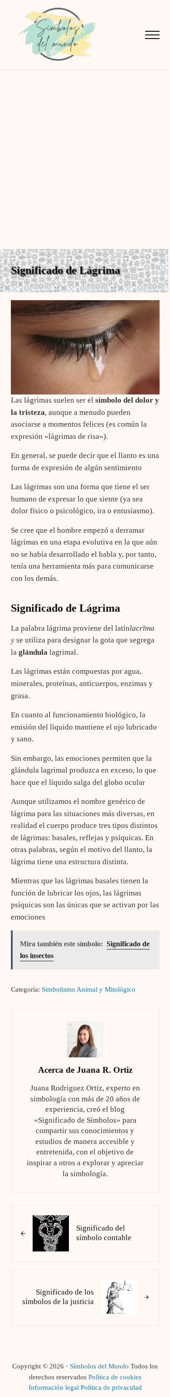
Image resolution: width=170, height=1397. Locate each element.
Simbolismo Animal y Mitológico (89, 989)
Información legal (54, 1387)
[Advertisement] (85, 159)
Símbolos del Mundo (99, 1366)
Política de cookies (114, 1377)
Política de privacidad (111, 1387)
